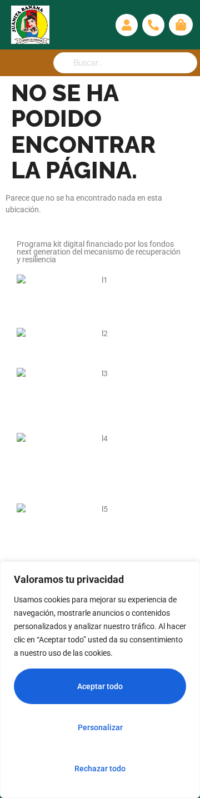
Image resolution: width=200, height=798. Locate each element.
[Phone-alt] (153, 25)
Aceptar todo (100, 686)
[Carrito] (181, 25)
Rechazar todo (100, 768)
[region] (100, 679)
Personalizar (100, 727)
